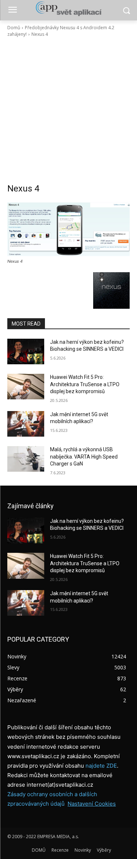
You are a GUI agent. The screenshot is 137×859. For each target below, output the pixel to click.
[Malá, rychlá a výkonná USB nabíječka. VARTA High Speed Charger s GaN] (25, 459)
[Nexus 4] (68, 228)
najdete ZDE (101, 765)
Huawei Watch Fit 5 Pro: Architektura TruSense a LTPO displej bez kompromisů (84, 384)
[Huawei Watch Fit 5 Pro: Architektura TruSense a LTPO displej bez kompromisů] (25, 386)
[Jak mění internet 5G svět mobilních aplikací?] (25, 424)
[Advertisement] (68, 110)
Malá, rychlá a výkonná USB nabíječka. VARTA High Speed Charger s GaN (84, 456)
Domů (13, 27)
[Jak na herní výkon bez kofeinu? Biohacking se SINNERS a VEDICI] (25, 351)
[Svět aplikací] (68, 8)
